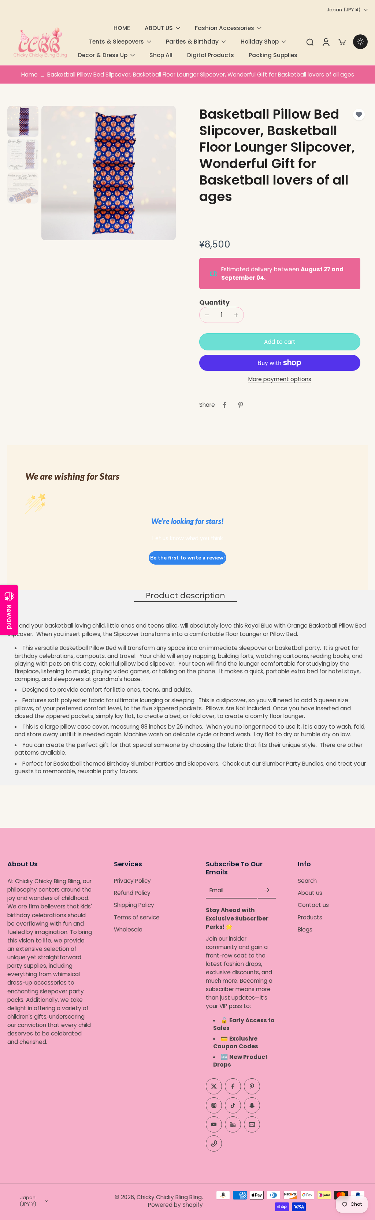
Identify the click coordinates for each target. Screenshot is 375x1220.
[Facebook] (233, 1086)
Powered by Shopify (175, 1205)
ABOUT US (159, 28)
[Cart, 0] (342, 41)
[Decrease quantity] (207, 314)
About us (310, 893)
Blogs (305, 929)
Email (216, 890)
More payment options (279, 379)
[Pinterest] (252, 1086)
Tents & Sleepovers (116, 41)
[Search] (310, 41)
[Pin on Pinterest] (241, 405)
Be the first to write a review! (187, 557)
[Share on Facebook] (224, 405)
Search (307, 881)
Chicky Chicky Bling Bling (169, 1197)
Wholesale (128, 929)
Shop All (160, 55)
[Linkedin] (233, 1124)
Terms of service (137, 917)
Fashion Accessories (224, 28)
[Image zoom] (108, 173)
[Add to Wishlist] (359, 114)
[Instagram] (214, 1105)
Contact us (313, 905)
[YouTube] (214, 1124)
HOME (122, 28)
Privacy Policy (132, 881)
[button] (279, 341)
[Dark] (360, 41)
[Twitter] (214, 1086)
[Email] (252, 1124)
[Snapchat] (252, 1105)
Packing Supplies (273, 55)
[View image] (22, 121)
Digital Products (210, 55)
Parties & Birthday (192, 41)
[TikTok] (233, 1105)
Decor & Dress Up (102, 55)
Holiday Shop (260, 41)
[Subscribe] (267, 890)
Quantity (214, 302)
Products (310, 917)
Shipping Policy (134, 905)
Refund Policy (132, 893)
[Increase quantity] (236, 315)
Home (29, 74)
